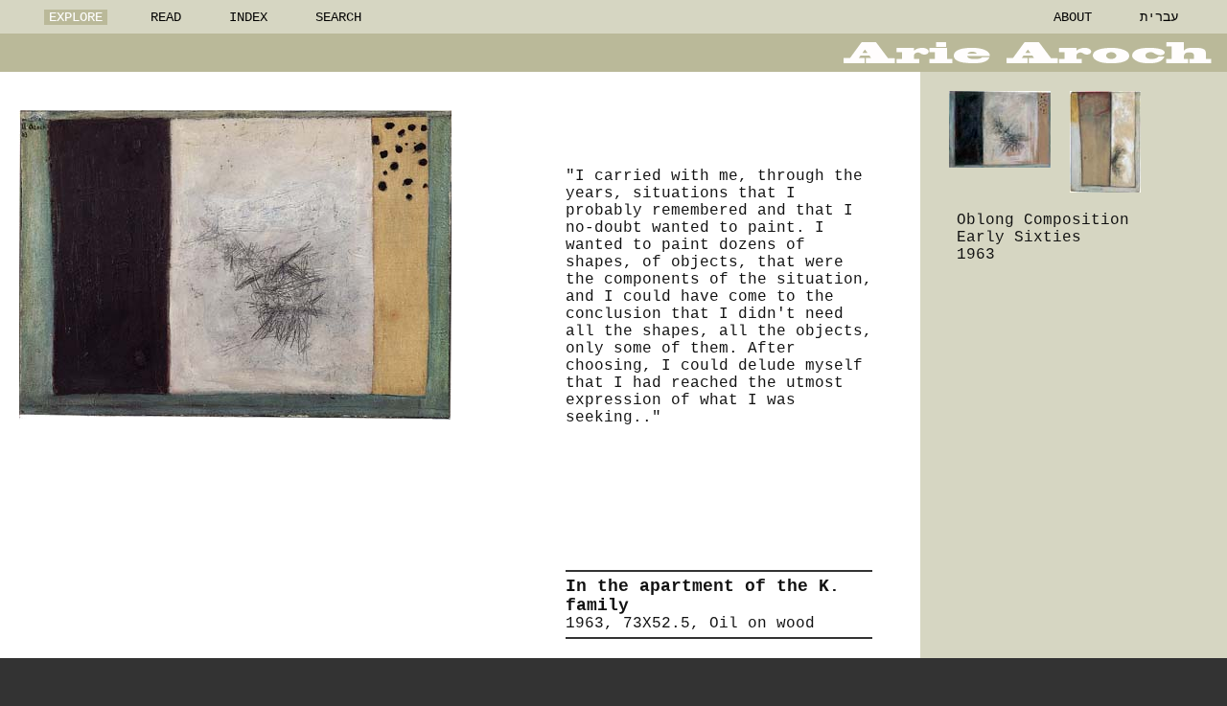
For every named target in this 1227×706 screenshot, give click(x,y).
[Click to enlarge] (235, 265)
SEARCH (338, 17)
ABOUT (1072, 17)
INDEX (248, 17)
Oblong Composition (1043, 220)
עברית (1159, 17)
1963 (976, 254)
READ (165, 17)
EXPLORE (76, 17)
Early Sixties (1019, 237)
